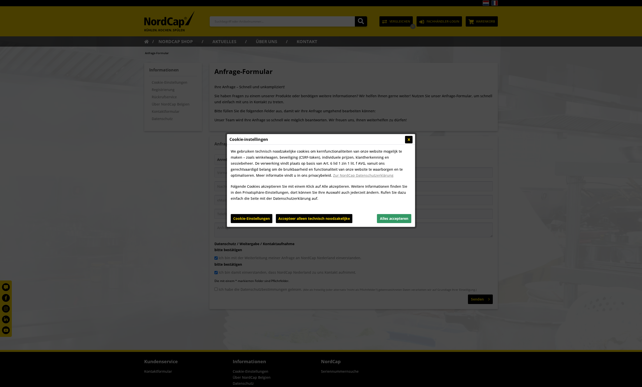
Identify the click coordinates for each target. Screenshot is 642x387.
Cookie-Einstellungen (251, 218)
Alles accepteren (394, 218)
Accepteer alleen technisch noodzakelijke (314, 218)
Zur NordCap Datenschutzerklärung (363, 175)
